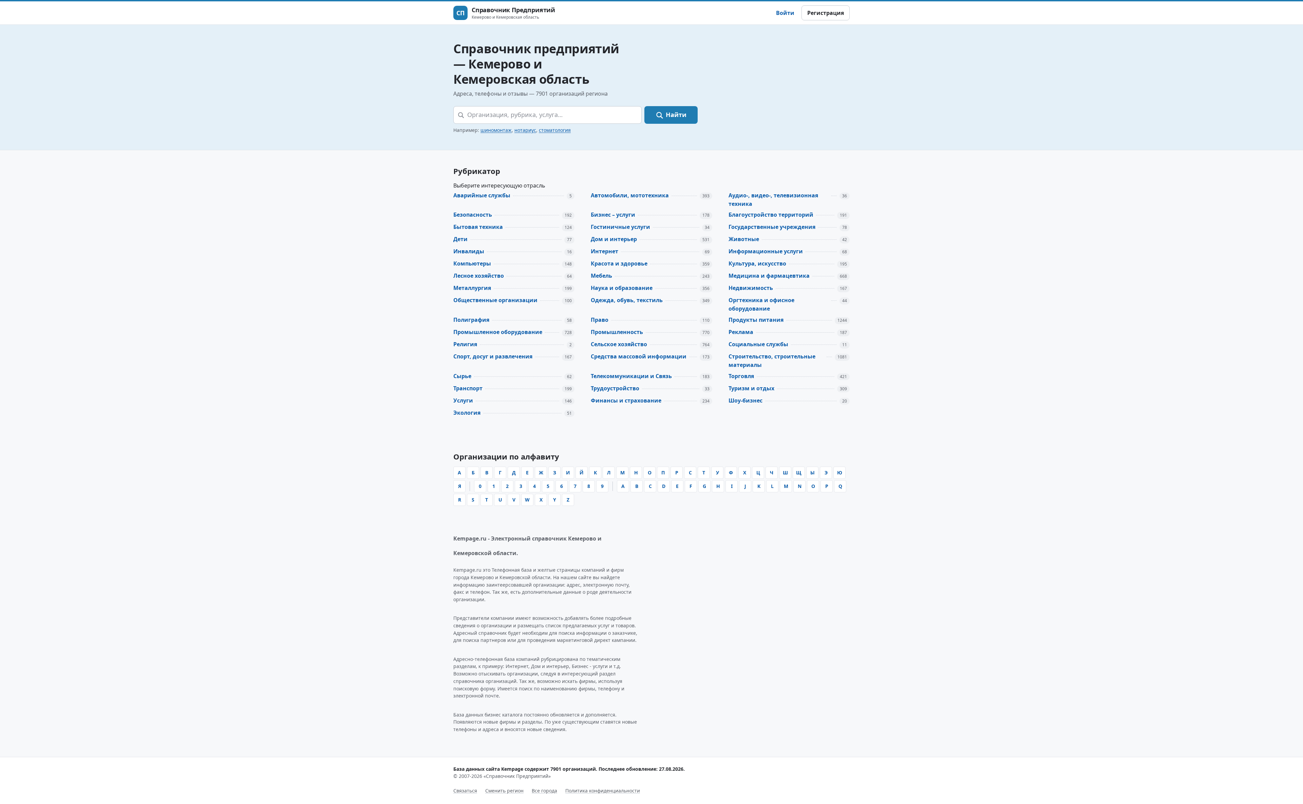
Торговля (741, 376)
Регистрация (825, 13)
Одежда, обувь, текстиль (627, 300)
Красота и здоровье (619, 263)
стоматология (555, 130)
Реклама (741, 332)
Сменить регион (504, 790)
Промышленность (617, 332)
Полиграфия (471, 319)
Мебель (601, 275)
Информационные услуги (766, 251)
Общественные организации (495, 300)
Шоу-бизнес (745, 400)
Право (599, 319)
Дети (460, 239)
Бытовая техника (478, 227)
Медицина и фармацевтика (769, 275)
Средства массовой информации (638, 356)
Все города (544, 790)
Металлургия (472, 288)
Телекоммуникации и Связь (631, 376)
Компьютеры (472, 263)
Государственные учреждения (772, 227)
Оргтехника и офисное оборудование (761, 304)
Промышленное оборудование (497, 332)
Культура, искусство (757, 263)
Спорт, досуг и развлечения (492, 356)
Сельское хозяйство (619, 344)
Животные (744, 239)
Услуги (463, 400)
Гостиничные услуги (620, 227)
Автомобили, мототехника (630, 195)
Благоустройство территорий (771, 214)
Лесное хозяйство (478, 275)
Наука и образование (622, 288)
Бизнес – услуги (613, 214)
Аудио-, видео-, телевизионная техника (773, 200)
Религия (465, 344)
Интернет (604, 251)
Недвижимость (751, 288)
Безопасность (472, 214)
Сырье (462, 376)
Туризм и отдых (751, 388)
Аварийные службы (481, 195)
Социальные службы (758, 344)
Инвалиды (468, 251)
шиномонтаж (496, 130)
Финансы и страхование (626, 400)
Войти (785, 13)
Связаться (465, 790)
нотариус (525, 130)
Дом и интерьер (614, 239)
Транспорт (468, 388)
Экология (466, 412)
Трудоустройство (615, 388)
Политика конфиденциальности (602, 790)
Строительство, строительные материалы (772, 361)
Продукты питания (756, 319)
